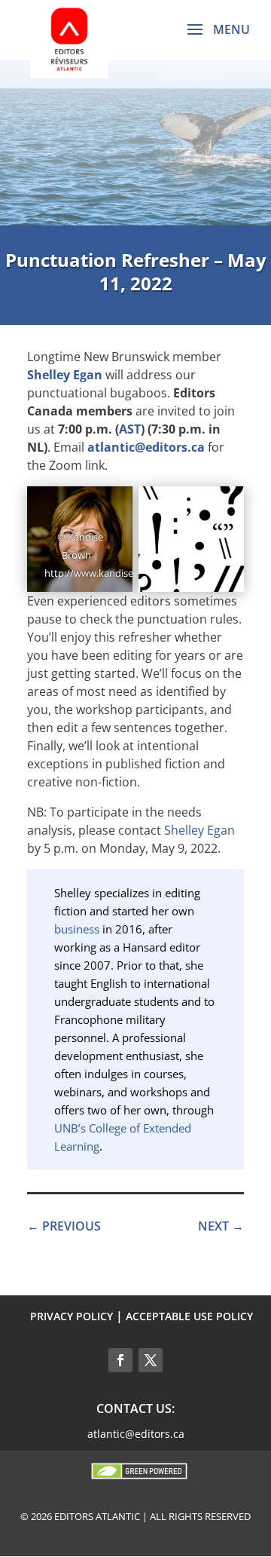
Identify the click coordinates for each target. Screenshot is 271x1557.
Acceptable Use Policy (189, 1316)
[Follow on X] (151, 1360)
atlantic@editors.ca (146, 447)
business (76, 928)
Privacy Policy (71, 1316)
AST (130, 429)
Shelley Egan (64, 374)
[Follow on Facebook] (120, 1360)
